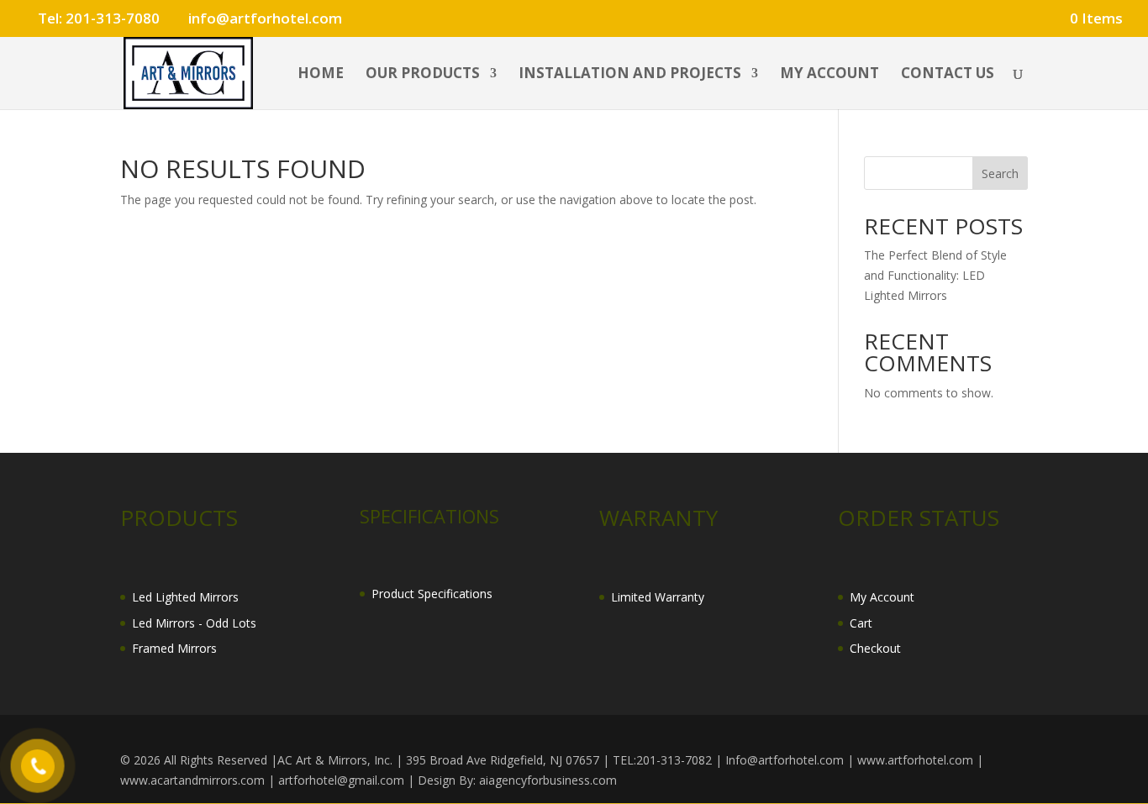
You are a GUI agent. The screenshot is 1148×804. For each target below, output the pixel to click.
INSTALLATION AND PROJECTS (630, 74)
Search (1000, 173)
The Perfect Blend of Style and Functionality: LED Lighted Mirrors (935, 275)
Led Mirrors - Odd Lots (194, 623)
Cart (861, 623)
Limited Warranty (657, 597)
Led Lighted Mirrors (185, 597)
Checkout (875, 648)
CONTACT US (947, 74)
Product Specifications (431, 594)
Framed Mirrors (174, 648)
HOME (321, 74)
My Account (882, 597)
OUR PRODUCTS (423, 74)
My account (829, 74)
